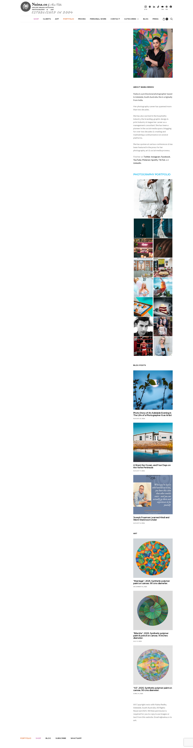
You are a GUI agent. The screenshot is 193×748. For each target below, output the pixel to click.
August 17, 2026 (139, 471)
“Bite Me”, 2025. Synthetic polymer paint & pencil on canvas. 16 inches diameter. (151, 635)
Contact (115, 19)
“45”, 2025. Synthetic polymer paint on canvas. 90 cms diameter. (152, 689)
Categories (130, 19)
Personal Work (98, 19)
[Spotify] (150, 8)
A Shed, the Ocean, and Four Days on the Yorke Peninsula (152, 466)
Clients (47, 19)
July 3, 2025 (137, 641)
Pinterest (146, 160)
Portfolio (68, 19)
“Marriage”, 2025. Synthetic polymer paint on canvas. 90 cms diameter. (151, 582)
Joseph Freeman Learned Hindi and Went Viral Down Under (151, 518)
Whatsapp (76, 738)
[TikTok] (158, 8)
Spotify (154, 160)
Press (155, 19)
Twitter (147, 156)
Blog (145, 19)
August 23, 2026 (139, 418)
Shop (36, 19)
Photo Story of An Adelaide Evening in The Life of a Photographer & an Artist (152, 414)
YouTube (137, 160)
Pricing (82, 19)
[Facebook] (171, 8)
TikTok (161, 160)
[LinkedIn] (154, 8)
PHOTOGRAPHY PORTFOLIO (151, 174)
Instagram (155, 156)
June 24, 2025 (138, 693)
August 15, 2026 (139, 523)
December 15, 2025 (140, 586)
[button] (153, 199)
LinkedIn (137, 163)
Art (57, 19)
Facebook (165, 156)
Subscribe (61, 738)
